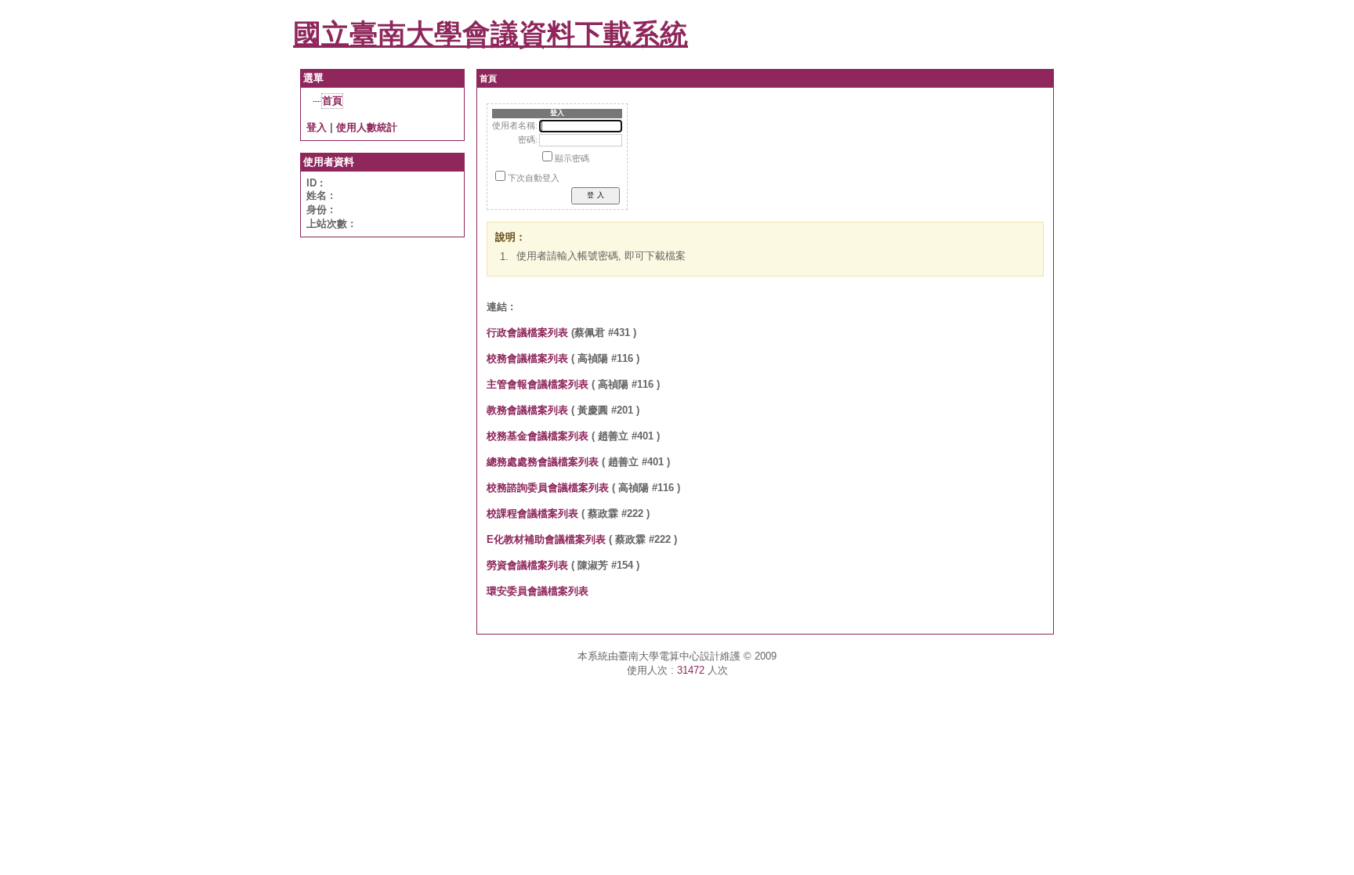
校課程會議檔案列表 (532, 513)
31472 (690, 670)
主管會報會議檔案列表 (537, 384)
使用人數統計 (366, 127)
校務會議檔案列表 (527, 358)
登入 (316, 127)
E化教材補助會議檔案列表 (546, 539)
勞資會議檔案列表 (527, 565)
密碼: (528, 140)
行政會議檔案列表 (527, 332)
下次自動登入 (533, 178)
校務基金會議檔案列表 (537, 436)
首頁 (332, 101)
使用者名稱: (515, 125)
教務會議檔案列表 (527, 410)
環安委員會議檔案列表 (537, 591)
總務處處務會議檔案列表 (543, 462)
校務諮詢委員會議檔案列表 (548, 488)
